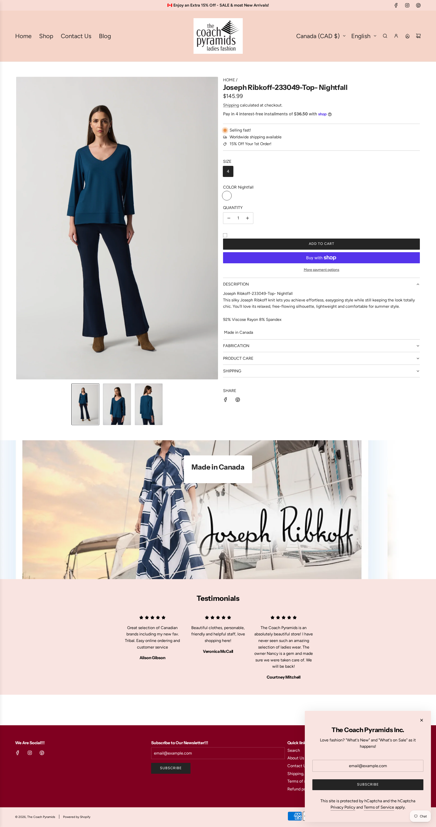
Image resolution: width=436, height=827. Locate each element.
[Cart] (418, 35)
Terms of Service (379, 807)
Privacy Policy (343, 807)
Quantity (233, 207)
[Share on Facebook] (225, 400)
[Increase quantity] (247, 218)
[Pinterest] (418, 5)
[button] (20, 228)
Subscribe (171, 768)
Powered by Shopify (76, 817)
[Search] (385, 35)
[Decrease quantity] (228, 218)
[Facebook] (396, 5)
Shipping (231, 105)
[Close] (421, 720)
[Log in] (396, 35)
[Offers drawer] (407, 35)
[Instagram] (407, 5)
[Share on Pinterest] (237, 400)
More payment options (321, 270)
